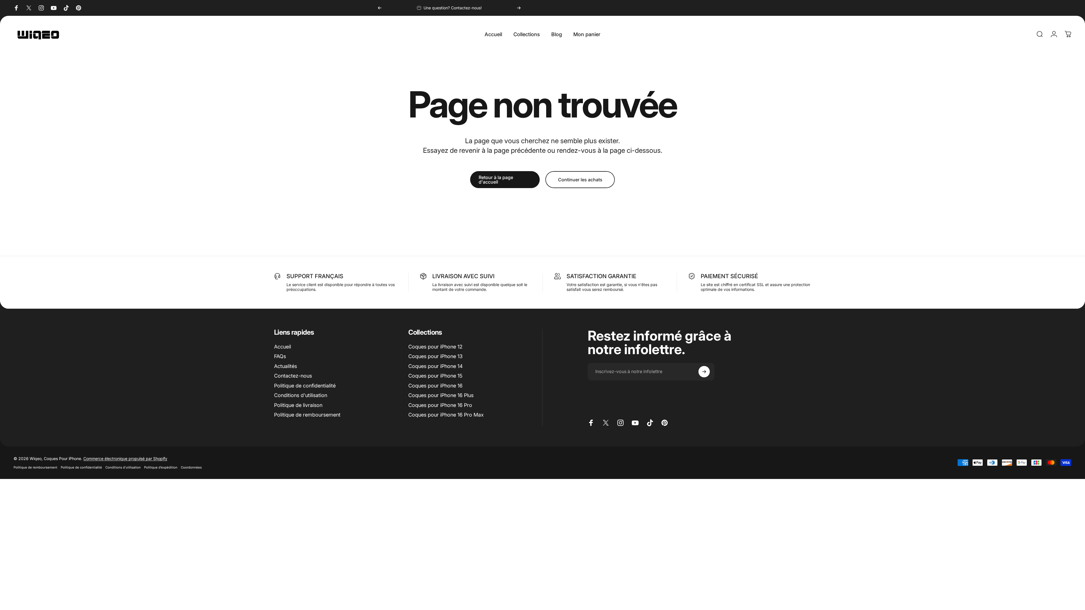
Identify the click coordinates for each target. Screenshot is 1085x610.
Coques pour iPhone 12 (435, 347)
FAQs (280, 356)
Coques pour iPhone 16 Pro (440, 405)
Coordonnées (191, 467)
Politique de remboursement (307, 415)
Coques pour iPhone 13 (435, 356)
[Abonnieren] (704, 371)
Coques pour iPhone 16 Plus (441, 395)
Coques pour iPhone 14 (435, 366)
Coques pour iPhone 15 (435, 376)
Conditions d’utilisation (123, 467)
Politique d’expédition (160, 467)
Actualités (285, 366)
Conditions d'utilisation (300, 395)
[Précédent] (380, 8)
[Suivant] (519, 8)
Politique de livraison (298, 405)
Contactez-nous (293, 376)
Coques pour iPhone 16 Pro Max (446, 415)
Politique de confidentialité (305, 386)
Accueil (282, 347)
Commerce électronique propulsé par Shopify (125, 458)
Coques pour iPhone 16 (435, 386)
